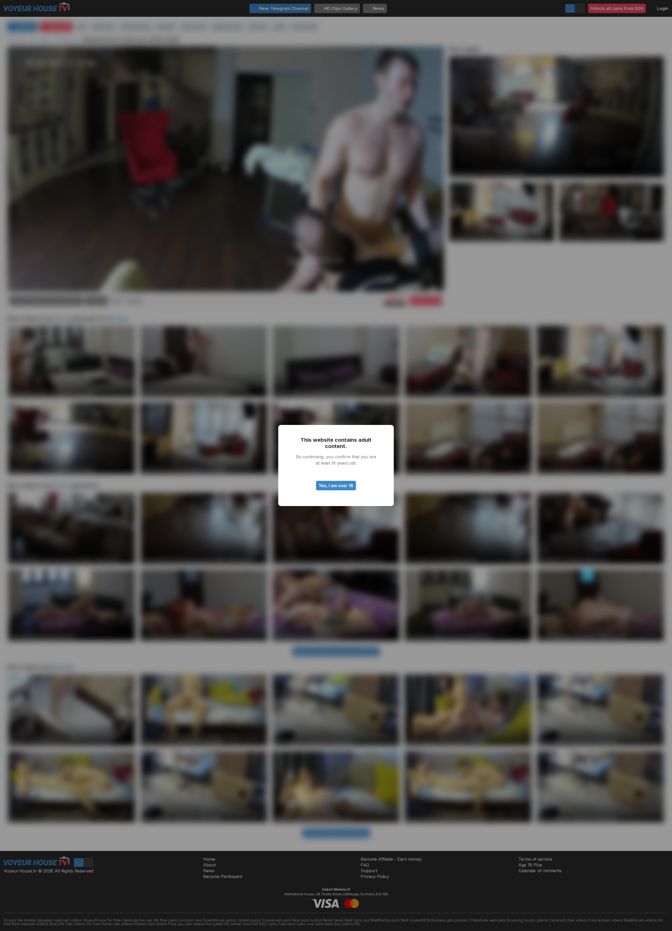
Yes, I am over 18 (336, 485)
